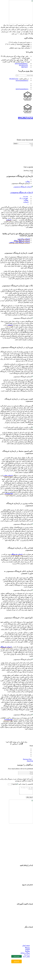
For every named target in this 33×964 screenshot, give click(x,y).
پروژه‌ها (27, 891)
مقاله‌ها (27, 894)
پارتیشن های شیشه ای (23, 938)
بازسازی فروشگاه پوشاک (22, 240)
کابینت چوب (26, 919)
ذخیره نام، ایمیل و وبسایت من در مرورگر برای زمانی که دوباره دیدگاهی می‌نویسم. (16, 780)
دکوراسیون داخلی (24, 940)
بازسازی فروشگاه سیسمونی (21, 192)
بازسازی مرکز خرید (24, 239)
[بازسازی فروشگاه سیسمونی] (23, 187)
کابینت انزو (26, 914)
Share (31, 746)
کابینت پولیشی (25, 917)
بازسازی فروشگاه (17, 554)
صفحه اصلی (26, 889)
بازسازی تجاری (8, 475)
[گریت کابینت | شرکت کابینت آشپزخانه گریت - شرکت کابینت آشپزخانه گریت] (28, 101)
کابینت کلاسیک (25, 921)
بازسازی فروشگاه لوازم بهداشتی (19, 242)
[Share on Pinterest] (29, 756)
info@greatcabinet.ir (21, 63)
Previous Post (27, 759)
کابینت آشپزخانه (25, 908)
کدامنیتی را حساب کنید (25, 784)
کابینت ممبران (25, 915)
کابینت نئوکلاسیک (24, 923)
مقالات (27, 181)
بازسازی (26, 202)
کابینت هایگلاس (25, 912)
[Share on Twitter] (29, 751)
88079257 (24, 67)
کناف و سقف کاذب (24, 942)
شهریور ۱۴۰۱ (23, 198)
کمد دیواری (26, 935)
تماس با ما (26, 900)
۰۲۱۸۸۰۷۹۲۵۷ (23, 880)
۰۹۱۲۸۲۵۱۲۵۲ (8, 494)
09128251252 (23, 65)
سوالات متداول (25, 896)
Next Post (30, 761)
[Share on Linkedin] (29, 752)
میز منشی (26, 937)
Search (15, 143)
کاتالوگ (27, 892)
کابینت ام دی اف (24, 910)
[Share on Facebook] (29, 749)
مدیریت (25, 196)
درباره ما (27, 898)
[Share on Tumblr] (29, 754)
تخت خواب (26, 933)
